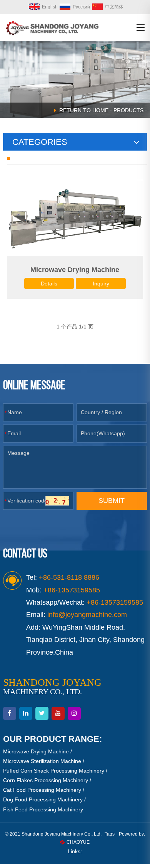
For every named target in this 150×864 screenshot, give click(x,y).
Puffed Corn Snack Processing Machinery (53, 771)
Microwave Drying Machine (74, 270)
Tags (110, 834)
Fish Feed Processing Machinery (43, 809)
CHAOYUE (78, 842)
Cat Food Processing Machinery (42, 790)
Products (128, 110)
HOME (100, 110)
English (50, 7)
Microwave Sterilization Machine (42, 761)
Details (49, 283)
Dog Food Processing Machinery (43, 799)
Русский (81, 7)
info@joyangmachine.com (87, 615)
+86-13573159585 (115, 602)
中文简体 (114, 7)
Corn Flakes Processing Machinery (45, 780)
